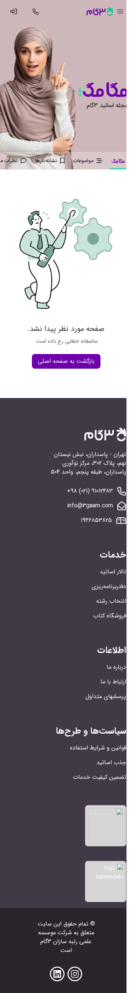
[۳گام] (100, 11)
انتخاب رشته (111, 601)
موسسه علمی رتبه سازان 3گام (65, 937)
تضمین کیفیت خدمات (99, 777)
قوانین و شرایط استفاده (98, 747)
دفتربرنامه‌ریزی (109, 586)
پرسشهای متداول (105, 696)
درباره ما (116, 667)
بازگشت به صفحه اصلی (66, 361)
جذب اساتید (111, 762)
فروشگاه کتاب (109, 615)
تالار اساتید (113, 571)
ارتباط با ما (113, 681)
